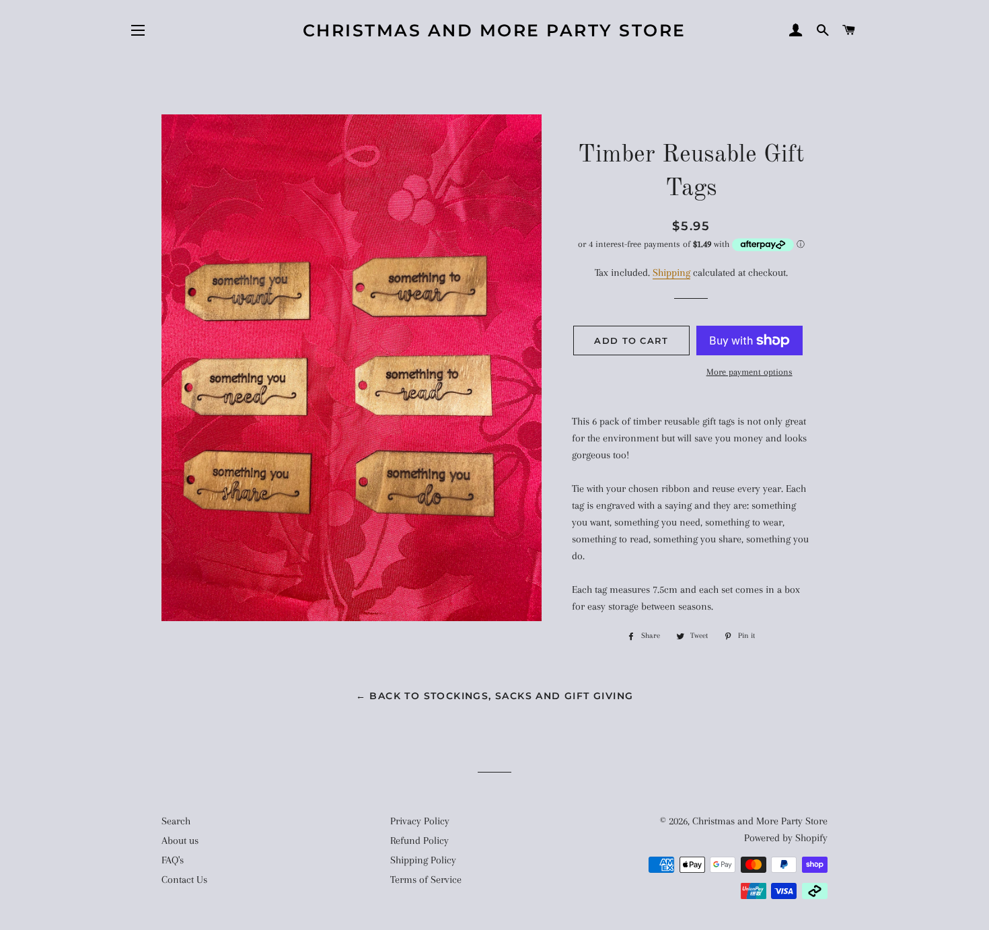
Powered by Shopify (786, 838)
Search (175, 821)
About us (179, 840)
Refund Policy (419, 840)
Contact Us (184, 879)
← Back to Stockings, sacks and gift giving (495, 696)
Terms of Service (426, 879)
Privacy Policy (419, 821)
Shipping (671, 272)
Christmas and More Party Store (494, 30)
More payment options (749, 372)
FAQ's (172, 860)
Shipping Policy (423, 860)
